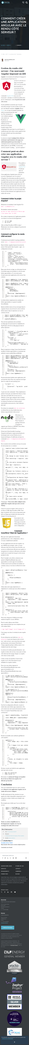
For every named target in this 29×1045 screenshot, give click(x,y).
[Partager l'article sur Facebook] (2, 858)
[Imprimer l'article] (13, 858)
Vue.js (2, 110)
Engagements (5, 871)
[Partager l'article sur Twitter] (5, 858)
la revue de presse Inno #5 (11, 831)
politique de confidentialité (7, 1038)
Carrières (18, 871)
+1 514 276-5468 (5, 909)
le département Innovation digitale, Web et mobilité (14, 835)
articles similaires (11, 838)
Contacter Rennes (4, 922)
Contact (18, 868)
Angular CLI (10, 96)
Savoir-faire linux (6, 865)
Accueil (3, 45)
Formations (4, 873)
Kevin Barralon (10, 59)
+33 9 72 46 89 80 (5, 921)
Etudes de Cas (20, 865)
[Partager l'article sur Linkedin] (7, 858)
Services (3, 868)
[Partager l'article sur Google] (10, 858)
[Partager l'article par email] (16, 858)
